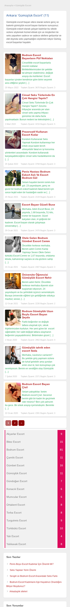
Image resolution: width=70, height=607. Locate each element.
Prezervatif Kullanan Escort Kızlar (35, 133)
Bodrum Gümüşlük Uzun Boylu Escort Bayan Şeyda (37, 314)
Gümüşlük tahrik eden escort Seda (36, 349)
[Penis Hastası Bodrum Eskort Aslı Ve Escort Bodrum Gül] (13, 185)
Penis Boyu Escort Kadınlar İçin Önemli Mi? (32, 564)
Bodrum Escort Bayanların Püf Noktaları (37, 57)
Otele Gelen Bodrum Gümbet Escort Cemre (36, 239)
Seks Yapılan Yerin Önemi (23, 570)
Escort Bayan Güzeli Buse (38, 204)
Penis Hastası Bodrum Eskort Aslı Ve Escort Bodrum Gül (36, 174)
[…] (27, 83)
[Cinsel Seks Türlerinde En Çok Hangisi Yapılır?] (13, 113)
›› (21, 423)
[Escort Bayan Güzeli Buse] (13, 218)
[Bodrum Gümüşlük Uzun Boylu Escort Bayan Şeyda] (13, 325)
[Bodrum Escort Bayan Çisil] (13, 401)
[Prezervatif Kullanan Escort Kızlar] (13, 148)
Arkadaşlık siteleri (18, 591)
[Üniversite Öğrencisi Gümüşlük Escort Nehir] (13, 288)
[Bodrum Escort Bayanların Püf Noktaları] (13, 73)
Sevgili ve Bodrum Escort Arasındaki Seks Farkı (33, 576)
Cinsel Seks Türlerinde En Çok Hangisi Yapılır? (38, 96)
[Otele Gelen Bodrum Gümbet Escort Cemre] (13, 251)
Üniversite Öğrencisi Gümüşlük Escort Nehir (37, 276)
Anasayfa (8, 5)
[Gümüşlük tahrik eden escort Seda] (13, 363)
